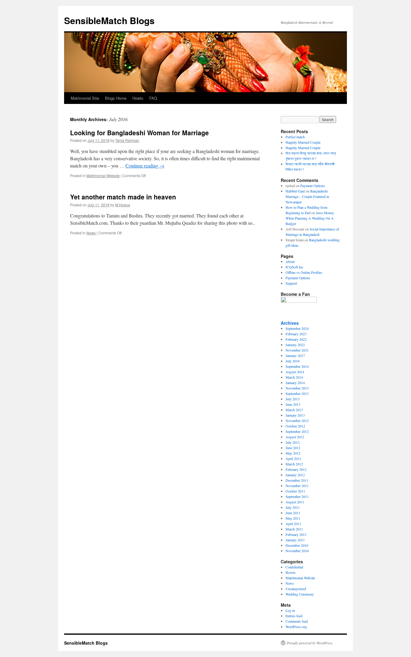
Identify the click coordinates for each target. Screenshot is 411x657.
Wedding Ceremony (300, 594)
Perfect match (295, 136)
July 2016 (293, 360)
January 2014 (295, 382)
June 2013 (293, 404)
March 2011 (294, 529)
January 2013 (295, 415)
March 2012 (294, 463)
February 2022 (296, 339)
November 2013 (297, 388)
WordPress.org (296, 626)
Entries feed (294, 615)
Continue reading (144, 165)
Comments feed (297, 621)
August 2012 (295, 436)
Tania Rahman (127, 140)
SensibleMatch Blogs (109, 20)
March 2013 (294, 409)
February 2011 (296, 534)
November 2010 (297, 550)
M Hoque (122, 204)
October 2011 (295, 491)
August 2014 (295, 371)
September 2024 (297, 328)
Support (291, 283)
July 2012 (293, 442)
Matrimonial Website (103, 175)
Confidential (294, 567)
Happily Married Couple (303, 142)
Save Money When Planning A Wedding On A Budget (310, 218)
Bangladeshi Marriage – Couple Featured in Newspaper (307, 196)
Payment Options (312, 185)
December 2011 (297, 480)
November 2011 (297, 485)
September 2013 (297, 393)
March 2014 (294, 377)
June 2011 (293, 512)
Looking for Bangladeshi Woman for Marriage (139, 132)
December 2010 (297, 545)
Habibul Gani (295, 191)
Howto (137, 98)
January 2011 (295, 539)
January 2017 (295, 355)
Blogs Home (115, 98)
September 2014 (297, 366)
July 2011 (293, 507)
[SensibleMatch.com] (299, 301)
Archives (290, 323)
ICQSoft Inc (294, 266)
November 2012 (297, 420)
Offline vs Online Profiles (304, 272)
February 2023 (296, 333)
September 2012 (297, 431)
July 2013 (293, 398)
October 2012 (295, 426)
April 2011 (293, 523)
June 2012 (293, 447)
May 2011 (293, 518)
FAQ (153, 98)
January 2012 (295, 474)
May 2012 (293, 453)
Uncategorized (296, 588)
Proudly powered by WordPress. (310, 642)
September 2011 (297, 496)
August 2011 (295, 501)
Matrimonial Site (85, 98)
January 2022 (295, 344)
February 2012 (296, 469)
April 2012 (293, 458)
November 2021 (297, 350)
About (290, 261)
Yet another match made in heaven (123, 196)
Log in (290, 610)
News (91, 232)
